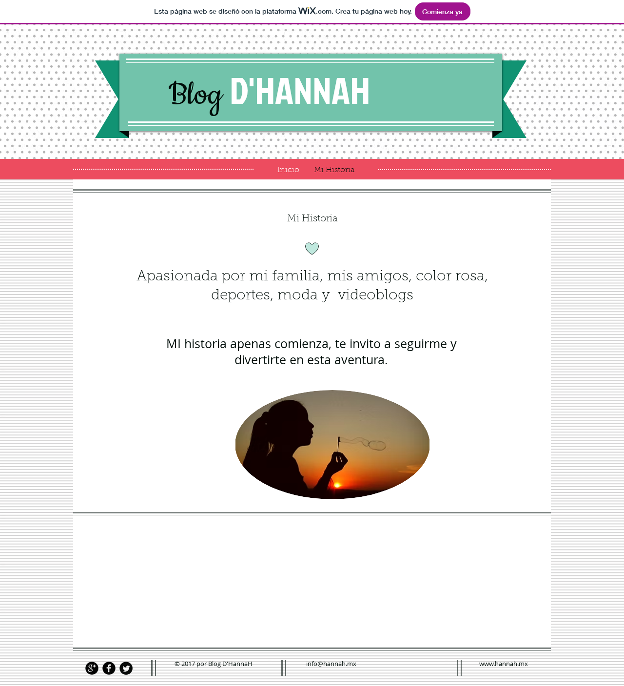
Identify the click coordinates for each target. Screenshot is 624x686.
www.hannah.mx (503, 663)
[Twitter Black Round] (126, 668)
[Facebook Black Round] (109, 668)
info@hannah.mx (331, 663)
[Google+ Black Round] (91, 668)
